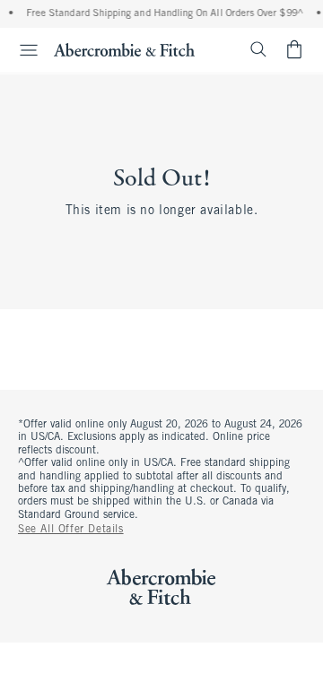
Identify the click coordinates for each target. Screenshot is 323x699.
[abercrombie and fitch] (124, 49)
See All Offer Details (71, 529)
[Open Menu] (21, 50)
